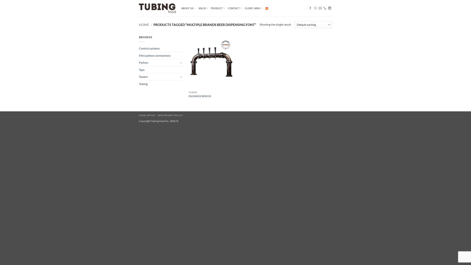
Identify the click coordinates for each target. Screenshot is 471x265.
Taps (142, 69)
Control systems (149, 48)
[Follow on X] (315, 8)
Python (143, 62)
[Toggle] (181, 62)
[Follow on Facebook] (310, 8)
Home (144, 25)
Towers (143, 76)
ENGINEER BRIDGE (200, 96)
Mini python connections (155, 55)
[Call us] (324, 8)
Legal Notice (147, 115)
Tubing (143, 84)
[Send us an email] (320, 8)
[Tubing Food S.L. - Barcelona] (157, 8)
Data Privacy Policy (170, 115)
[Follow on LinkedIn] (329, 8)
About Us (187, 8)
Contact (234, 8)
